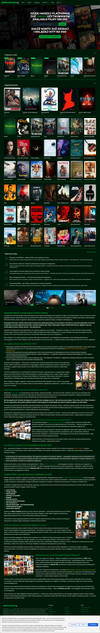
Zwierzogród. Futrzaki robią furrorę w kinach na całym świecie (30, 271)
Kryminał (67, 609)
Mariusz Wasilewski (85, 611)
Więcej (58, 2)
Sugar (18, 203)
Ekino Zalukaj (11, 609)
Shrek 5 (32, 75)
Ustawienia (74, 624)
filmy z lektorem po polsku (56, 422)
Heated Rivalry (61, 246)
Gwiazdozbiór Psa (62, 75)
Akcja (50, 607)
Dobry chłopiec (21, 75)
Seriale (29, 2)
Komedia (67, 607)
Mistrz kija (6, 246)
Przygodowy (67, 613)
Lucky (58, 224)
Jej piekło (59, 158)
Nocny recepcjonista (76, 246)
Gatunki (45, 2)
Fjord (45, 136)
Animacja (51, 609)
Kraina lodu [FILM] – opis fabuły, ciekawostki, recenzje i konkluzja (30, 283)
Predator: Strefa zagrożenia (30, 112)
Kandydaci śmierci (75, 158)
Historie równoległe (89, 136)
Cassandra (87, 224)
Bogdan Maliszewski (85, 607)
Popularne (37, 2)
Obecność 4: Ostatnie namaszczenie (69, 112)
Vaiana (72, 75)
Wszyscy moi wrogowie (90, 179)
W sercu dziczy (74, 136)
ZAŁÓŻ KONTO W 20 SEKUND (50, 36)
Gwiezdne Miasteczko (76, 203)
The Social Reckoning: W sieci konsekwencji (15, 158)
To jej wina (46, 246)
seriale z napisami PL (50, 464)
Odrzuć (83, 624)
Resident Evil (60, 136)
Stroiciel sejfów (21, 179)
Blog (52, 2)
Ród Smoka (47, 203)
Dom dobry (7, 112)
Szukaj (62, 24)
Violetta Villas (47, 179)
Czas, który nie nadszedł (23, 158)
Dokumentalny (52, 611)
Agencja (33, 203)
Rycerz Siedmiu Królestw (63, 203)
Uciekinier (6, 75)
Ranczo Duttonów (75, 224)
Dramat (50, 613)
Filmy (23, 2)
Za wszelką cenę (21, 224)
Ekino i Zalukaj (15, 393)
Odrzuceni (20, 246)
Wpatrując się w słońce (90, 75)
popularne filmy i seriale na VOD (73, 477)
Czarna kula (47, 158)
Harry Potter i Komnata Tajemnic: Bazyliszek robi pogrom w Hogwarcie (32, 264)
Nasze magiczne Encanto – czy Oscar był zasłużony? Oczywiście (30, 277)
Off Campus (47, 224)
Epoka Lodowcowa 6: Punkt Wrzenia (40, 179)
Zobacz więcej (91, 252)
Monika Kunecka (84, 609)
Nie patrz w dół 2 (8, 179)
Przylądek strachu (35, 224)
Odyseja (46, 75)
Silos (5, 203)
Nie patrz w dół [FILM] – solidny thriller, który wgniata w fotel (29, 257)
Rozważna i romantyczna (77, 179)
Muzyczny (67, 611)
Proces (19, 136)
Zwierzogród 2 (45, 112)
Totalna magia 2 (35, 158)
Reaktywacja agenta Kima (90, 203)
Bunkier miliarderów (36, 246)
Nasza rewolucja (61, 179)
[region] (50, 624)
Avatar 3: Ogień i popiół (85, 112)
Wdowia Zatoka (8, 224)
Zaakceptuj (93, 624)
